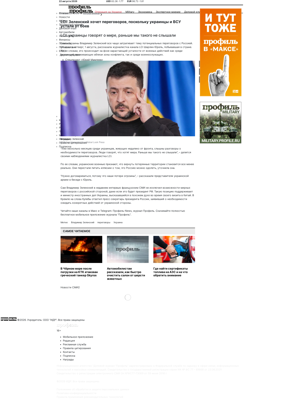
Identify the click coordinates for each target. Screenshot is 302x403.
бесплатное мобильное (75, 214)
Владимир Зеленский (83, 222)
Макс (94, 210)
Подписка (69, 355)
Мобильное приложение (78, 336)
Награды (68, 359)
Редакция (69, 340)
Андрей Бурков (91, 13)
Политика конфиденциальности (76, 393)
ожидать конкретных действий (80, 202)
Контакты (69, 351)
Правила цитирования (77, 348)
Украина (118, 222)
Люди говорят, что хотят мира (118, 152)
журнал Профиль (143, 210)
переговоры (104, 222)
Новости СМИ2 (70, 287)
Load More (128, 297)
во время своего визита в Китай (171, 195)
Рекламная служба (74, 344)
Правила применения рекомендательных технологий (90, 396)
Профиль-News (122, 210)
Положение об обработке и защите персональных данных (93, 389)
